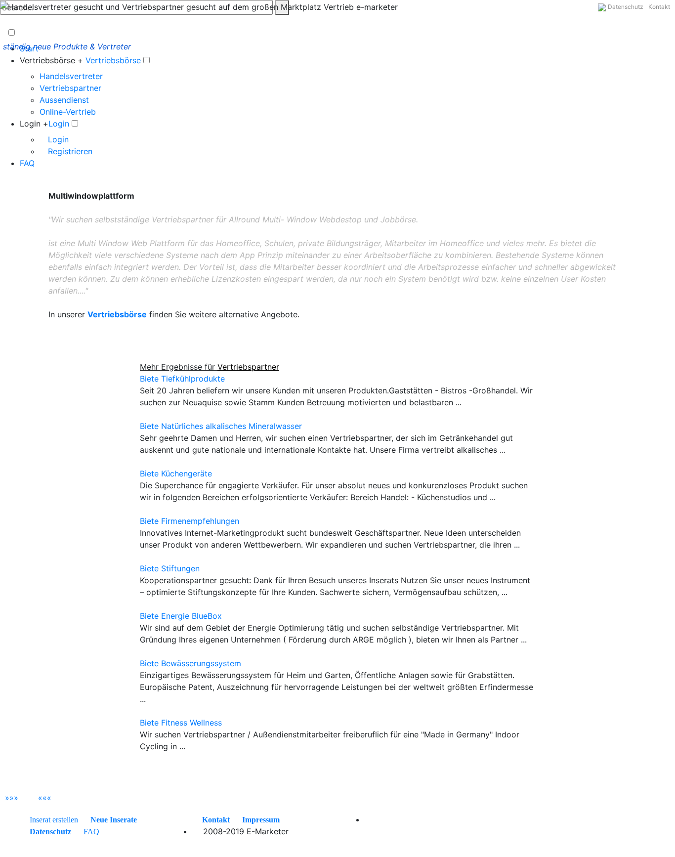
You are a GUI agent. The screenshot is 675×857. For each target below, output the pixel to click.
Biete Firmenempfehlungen (189, 521)
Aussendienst (64, 100)
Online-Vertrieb (68, 112)
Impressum (261, 819)
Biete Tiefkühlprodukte (182, 379)
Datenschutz (625, 6)
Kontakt (659, 6)
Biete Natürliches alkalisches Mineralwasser (221, 426)
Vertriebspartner (70, 88)
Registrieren (68, 151)
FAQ (27, 163)
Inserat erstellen (54, 819)
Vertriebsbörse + (51, 60)
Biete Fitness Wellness (181, 723)
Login (58, 124)
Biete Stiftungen (170, 568)
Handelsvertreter (71, 76)
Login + (34, 124)
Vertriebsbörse (113, 60)
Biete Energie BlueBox (181, 616)
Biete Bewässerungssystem (190, 663)
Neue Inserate (113, 819)
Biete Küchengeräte (176, 473)
